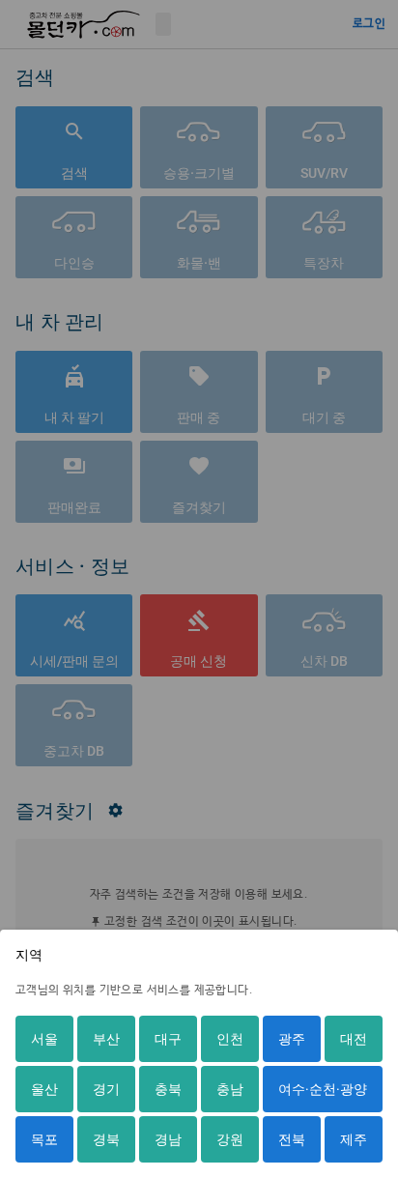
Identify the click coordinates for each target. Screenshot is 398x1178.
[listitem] (44, 1039)
